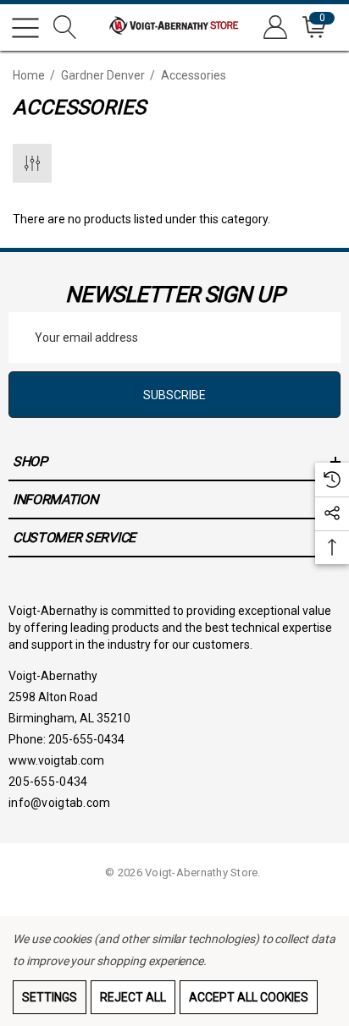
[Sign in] (274, 27)
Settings (49, 997)
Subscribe (174, 395)
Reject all (133, 997)
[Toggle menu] (25, 27)
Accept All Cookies (248, 997)
